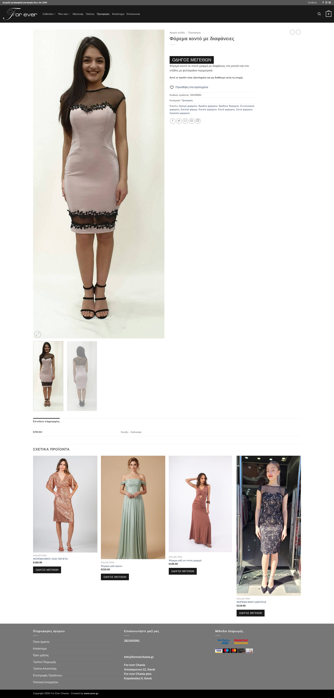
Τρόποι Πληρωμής (44, 662)
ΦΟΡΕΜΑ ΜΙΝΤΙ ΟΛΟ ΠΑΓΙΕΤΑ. (50, 558)
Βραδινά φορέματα (207, 106)
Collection (48, 14)
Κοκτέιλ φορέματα (208, 109)
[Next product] (292, 32)
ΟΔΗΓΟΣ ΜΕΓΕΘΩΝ (191, 59)
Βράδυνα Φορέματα (229, 106)
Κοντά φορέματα (226, 109)
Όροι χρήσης (41, 655)
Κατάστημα (118, 14)
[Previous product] (298, 32)
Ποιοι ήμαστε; (41, 641)
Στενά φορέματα (244, 109)
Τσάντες (90, 14)
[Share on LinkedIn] (198, 121)
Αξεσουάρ (78, 14)
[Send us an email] (330, 2)
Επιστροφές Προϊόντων (47, 675)
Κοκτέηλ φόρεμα (189, 109)
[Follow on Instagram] (326, 2)
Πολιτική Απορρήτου (45, 682)
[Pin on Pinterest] (191, 121)
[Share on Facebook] (173, 121)
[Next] (157, 184)
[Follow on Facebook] (323, 2)
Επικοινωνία (133, 14)
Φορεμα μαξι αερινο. (112, 566)
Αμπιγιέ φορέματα (188, 106)
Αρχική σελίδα (177, 32)
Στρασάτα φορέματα (180, 113)
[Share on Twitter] (179, 121)
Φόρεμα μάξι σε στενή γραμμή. (185, 560)
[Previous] (40, 184)
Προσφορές (103, 14)
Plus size (63, 14)
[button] (312, 2)
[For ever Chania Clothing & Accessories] (20, 14)
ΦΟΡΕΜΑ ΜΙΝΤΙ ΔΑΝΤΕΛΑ (251, 602)
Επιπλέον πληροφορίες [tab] (46, 421)
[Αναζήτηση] (319, 14)
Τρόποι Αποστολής (45, 668)
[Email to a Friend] (185, 121)
